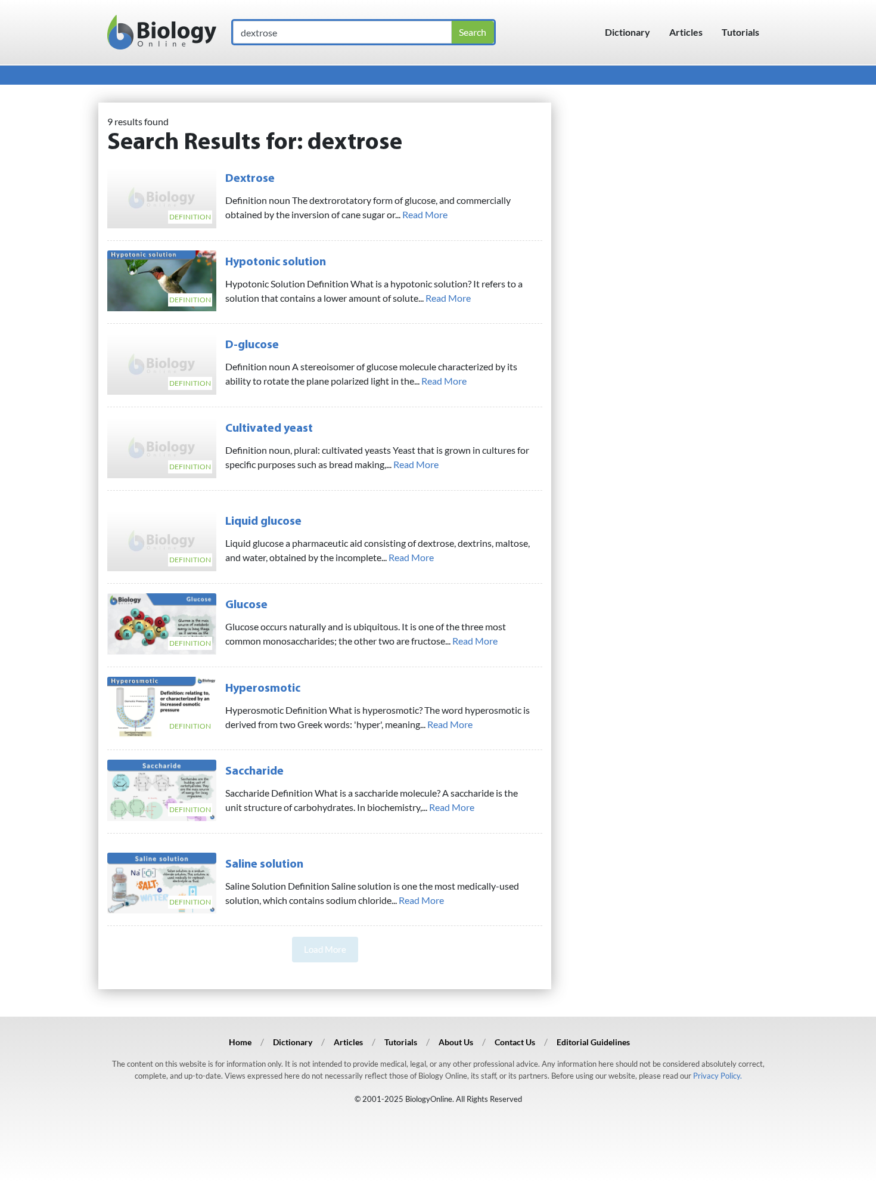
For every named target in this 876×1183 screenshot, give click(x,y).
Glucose (246, 605)
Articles (686, 32)
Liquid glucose (263, 522)
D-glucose (252, 345)
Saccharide (254, 772)
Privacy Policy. (717, 1075)
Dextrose (250, 179)
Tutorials (740, 32)
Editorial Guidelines (593, 1042)
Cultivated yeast (269, 429)
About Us (456, 1042)
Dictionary (627, 32)
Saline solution (264, 865)
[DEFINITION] (161, 196)
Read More (425, 214)
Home (240, 1042)
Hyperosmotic (262, 689)
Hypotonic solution (275, 262)
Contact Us (515, 1042)
